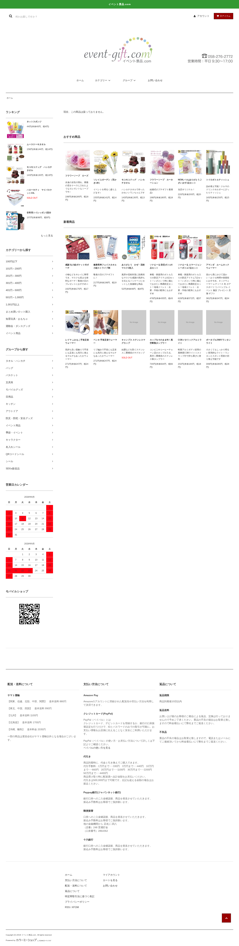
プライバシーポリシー (77, 901)
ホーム (80, 80)
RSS (67, 907)
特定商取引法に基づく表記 (79, 896)
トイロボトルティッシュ (217, 179)
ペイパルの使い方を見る (96, 747)
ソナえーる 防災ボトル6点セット (161, 266)
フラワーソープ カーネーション (161, 181)
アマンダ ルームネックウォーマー (217, 266)
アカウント (203, 16)
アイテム (225, 16)
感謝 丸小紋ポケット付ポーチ (77, 266)
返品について (72, 891)
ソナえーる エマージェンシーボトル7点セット (190, 266)
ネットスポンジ (34, 121)
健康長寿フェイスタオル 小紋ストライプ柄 (105, 266)
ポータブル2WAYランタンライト (218, 341)
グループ (127, 80)
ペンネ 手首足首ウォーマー (105, 341)
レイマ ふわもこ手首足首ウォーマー (77, 341)
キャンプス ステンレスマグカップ (133, 341)
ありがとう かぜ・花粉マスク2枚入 (133, 266)
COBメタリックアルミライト (190, 341)
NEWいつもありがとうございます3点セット (190, 181)
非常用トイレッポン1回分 (39, 212)
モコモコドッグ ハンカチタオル (39, 168)
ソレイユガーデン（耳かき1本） (105, 181)
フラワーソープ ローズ (76, 175)
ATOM (75, 907)
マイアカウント (111, 874)
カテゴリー (101, 80)
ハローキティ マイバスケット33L (39, 191)
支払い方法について (76, 880)
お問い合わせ (155, 80)
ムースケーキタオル (36, 144)
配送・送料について (76, 885)
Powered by (10, 940)
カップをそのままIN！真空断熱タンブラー (161, 341)
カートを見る (110, 880)
